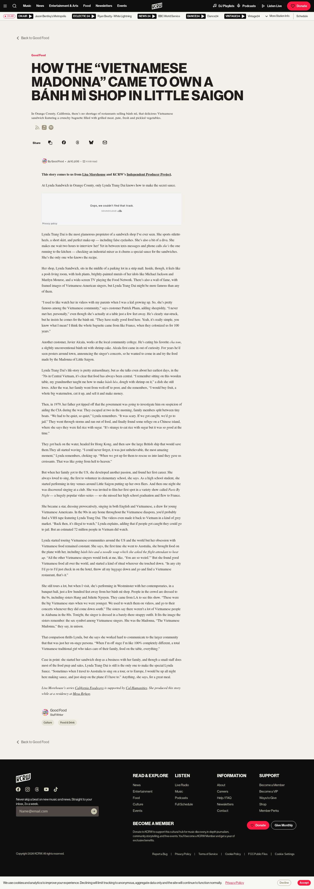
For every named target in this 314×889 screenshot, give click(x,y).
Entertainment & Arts (63, 6)
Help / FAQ (224, 798)
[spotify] (51, 129)
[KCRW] (23, 781)
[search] (16, 6)
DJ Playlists (226, 6)
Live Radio (182, 785)
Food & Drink (67, 722)
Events (122, 6)
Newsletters (104, 6)
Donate (302, 6)
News (40, 6)
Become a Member (272, 785)
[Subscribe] (94, 811)
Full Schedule (184, 804)
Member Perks (269, 810)
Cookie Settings (285, 854)
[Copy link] (50, 143)
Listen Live (274, 6)
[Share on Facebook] (64, 142)
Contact (222, 810)
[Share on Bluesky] (91, 142)
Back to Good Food (35, 38)
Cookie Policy (231, 854)
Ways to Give (268, 798)
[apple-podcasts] (44, 129)
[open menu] (6, 6)
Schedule (302, 16)
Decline (284, 883)
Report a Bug (159, 854)
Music (27, 6)
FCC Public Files (255, 854)
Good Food (38, 55)
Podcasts (249, 6)
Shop (262, 804)
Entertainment (143, 791)
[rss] (37, 129)
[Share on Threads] (77, 142)
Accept (304, 883)
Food (87, 6)
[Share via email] (105, 143)
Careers (222, 791)
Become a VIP (268, 791)
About (221, 785)
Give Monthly (284, 825)
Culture (48, 722)
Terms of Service (206, 854)
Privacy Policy (181, 854)
